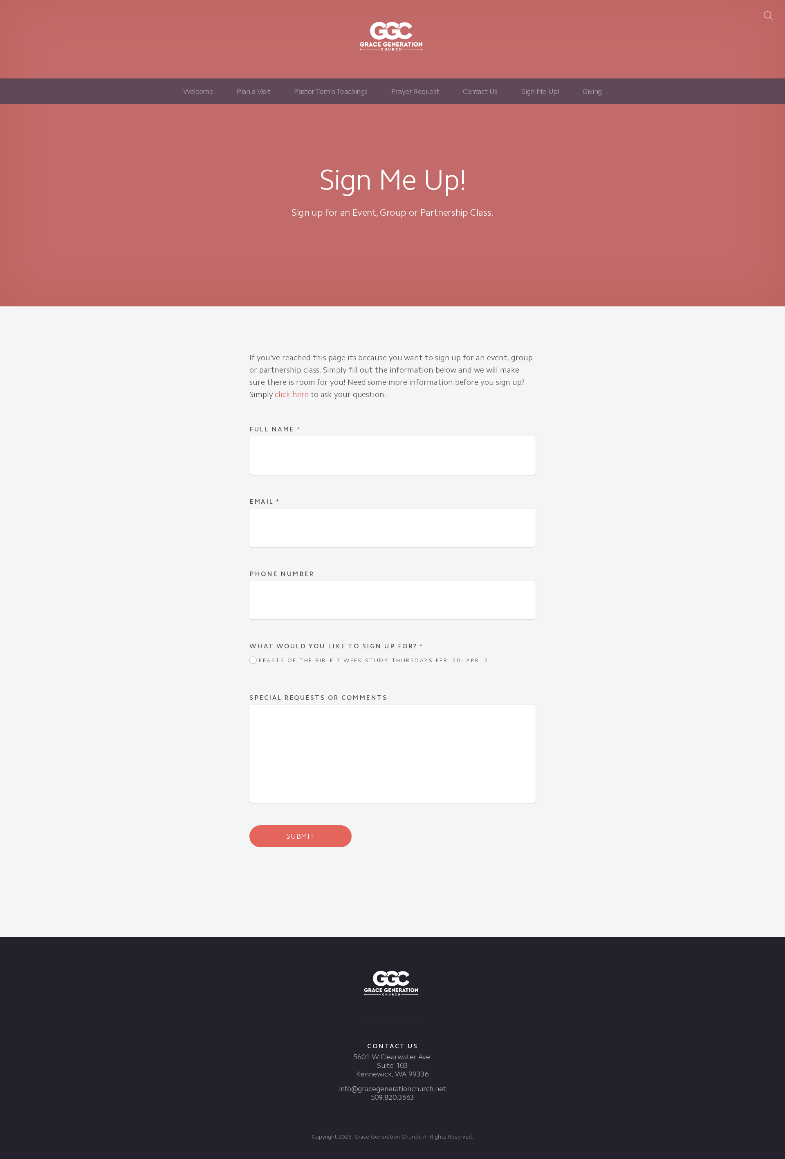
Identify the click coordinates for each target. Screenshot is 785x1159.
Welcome (198, 91)
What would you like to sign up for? (336, 646)
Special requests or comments (319, 697)
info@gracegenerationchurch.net (392, 1088)
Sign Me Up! (540, 91)
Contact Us (480, 91)
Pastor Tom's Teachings (331, 91)
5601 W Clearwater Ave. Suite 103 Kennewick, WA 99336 (392, 1065)
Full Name (275, 429)
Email (264, 501)
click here (291, 394)
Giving (592, 91)
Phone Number (281, 574)
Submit (300, 836)
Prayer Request (415, 91)
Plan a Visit (253, 91)
